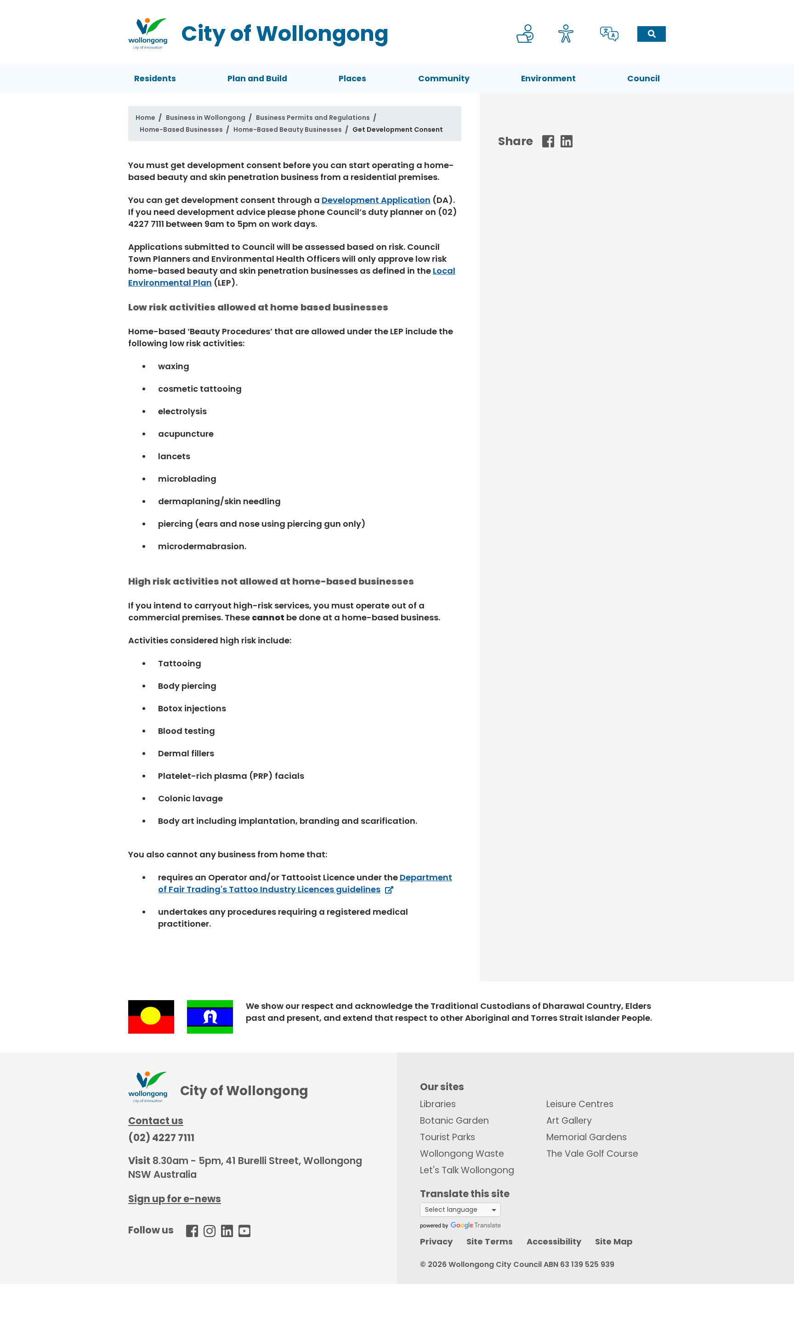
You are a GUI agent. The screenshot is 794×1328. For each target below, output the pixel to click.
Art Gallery (569, 1120)
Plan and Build (257, 78)
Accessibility (554, 1241)
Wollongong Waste (462, 1154)
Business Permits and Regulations (313, 117)
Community (444, 78)
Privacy (436, 1241)
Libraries (438, 1104)
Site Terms (489, 1241)
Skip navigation (398, 6)
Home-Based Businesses (181, 129)
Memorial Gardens (586, 1137)
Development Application (376, 200)
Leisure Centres (579, 1104)
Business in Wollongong (205, 117)
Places (352, 78)
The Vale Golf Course (592, 1154)
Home (145, 117)
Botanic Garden (454, 1120)
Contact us (155, 1120)
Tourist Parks (447, 1137)
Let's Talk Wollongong (467, 1170)
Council (643, 78)
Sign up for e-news (174, 1198)
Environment (548, 78)
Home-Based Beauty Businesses (287, 129)
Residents (155, 78)
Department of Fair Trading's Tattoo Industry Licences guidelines (305, 883)
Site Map (614, 1241)
